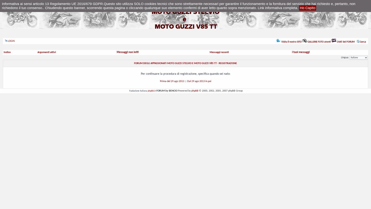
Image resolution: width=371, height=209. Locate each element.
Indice (7, 52)
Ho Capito (307, 8)
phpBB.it (152, 91)
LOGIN (11, 41)
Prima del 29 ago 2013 (172, 81)
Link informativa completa (277, 8)
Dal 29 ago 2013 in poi (199, 81)
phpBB (194, 90)
